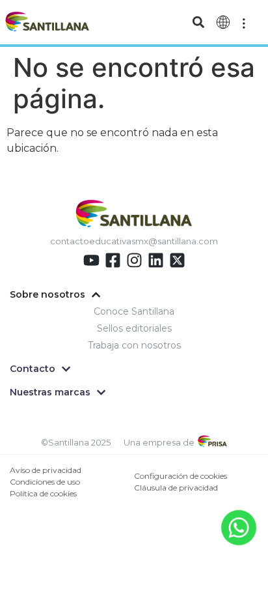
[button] (198, 22)
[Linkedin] (156, 260)
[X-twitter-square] (177, 260)
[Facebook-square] (113, 260)
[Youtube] (91, 260)
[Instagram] (134, 260)
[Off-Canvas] (243, 22)
